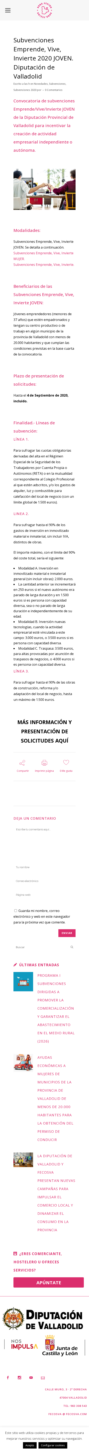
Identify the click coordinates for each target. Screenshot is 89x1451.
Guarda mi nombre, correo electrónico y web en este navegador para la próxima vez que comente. (41, 916)
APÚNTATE (48, 1282)
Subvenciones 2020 (24, 90)
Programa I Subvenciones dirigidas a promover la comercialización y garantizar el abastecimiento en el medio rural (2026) (56, 1008)
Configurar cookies (53, 1445)
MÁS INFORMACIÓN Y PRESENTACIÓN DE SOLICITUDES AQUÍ (44, 731)
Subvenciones (57, 84)
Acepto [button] (29, 1445)
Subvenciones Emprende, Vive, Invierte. (43, 264)
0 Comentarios (54, 90)
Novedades (41, 84)
